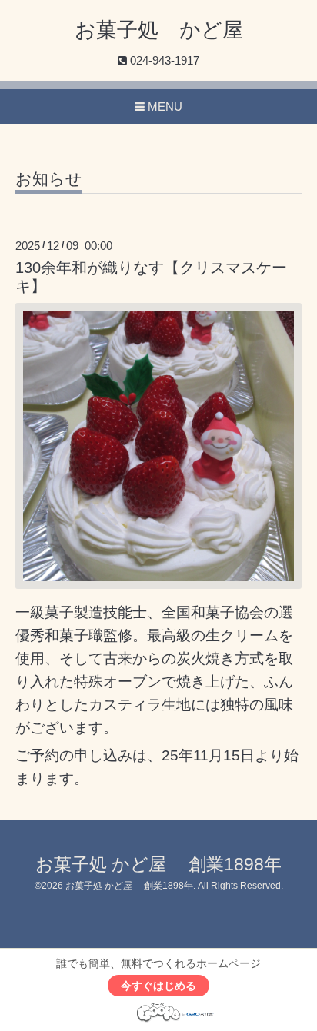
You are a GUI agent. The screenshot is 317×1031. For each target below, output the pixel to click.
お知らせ (48, 179)
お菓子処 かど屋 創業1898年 (158, 864)
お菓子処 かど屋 (159, 30)
